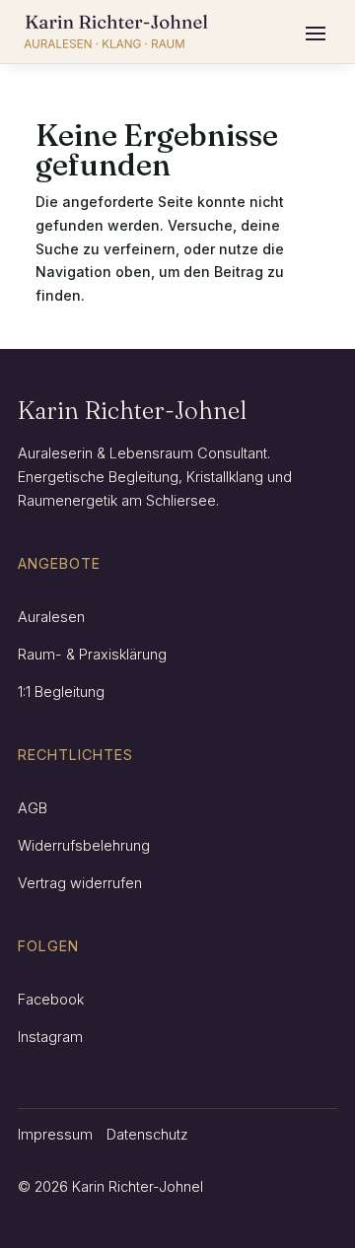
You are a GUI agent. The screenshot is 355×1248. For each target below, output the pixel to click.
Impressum (55, 1134)
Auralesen (51, 616)
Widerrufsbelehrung (84, 845)
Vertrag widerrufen (80, 882)
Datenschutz (147, 1134)
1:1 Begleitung (61, 691)
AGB (32, 807)
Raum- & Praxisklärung (92, 654)
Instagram (50, 1036)
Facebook (51, 999)
